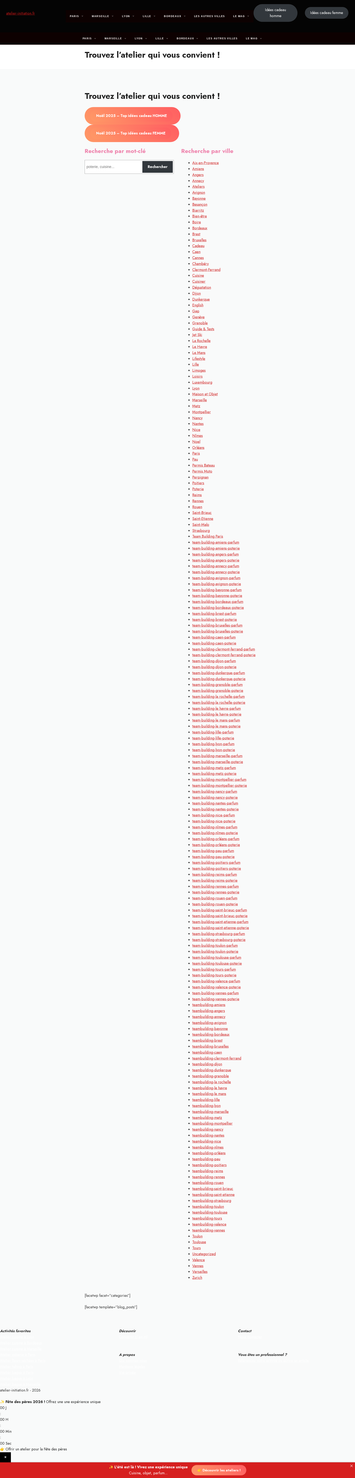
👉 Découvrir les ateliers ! (219, 1470)
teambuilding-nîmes (208, 1147)
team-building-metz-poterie (214, 773)
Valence (198, 1260)
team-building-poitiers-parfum (216, 862)
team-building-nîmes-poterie (215, 833)
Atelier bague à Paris (16, 1372)
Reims (197, 495)
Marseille (100, 16)
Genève (198, 317)
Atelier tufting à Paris (16, 1366)
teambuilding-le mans (209, 1093)
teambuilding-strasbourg (211, 1200)
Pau (195, 459)
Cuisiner (198, 281)
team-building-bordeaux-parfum (217, 601)
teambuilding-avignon (209, 1022)
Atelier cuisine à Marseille (20, 1349)
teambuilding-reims (207, 1171)
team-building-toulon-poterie (215, 951)
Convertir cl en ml (133, 1337)
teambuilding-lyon (206, 1105)
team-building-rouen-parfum (214, 898)
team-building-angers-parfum (215, 554)
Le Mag (239, 16)
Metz (196, 406)
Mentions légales (132, 1366)
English (197, 305)
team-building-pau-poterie (213, 856)
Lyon (126, 16)
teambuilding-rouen (208, 1182)
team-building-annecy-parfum (215, 566)
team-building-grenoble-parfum (217, 684)
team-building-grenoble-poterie (217, 690)
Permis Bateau (203, 465)
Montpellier (201, 412)
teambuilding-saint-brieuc (212, 1188)
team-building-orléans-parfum (215, 839)
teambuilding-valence (209, 1224)
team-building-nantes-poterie (215, 809)
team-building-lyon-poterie (213, 750)
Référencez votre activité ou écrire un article (273, 1360)
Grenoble (200, 323)
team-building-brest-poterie (214, 619)
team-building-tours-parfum (214, 969)
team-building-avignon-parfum (216, 578)
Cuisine (198, 275)
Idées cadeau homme (275, 13)
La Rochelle (201, 340)
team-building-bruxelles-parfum (217, 625)
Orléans (198, 447)
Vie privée (127, 1372)
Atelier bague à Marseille (20, 1384)
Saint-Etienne (202, 518)
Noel (196, 441)
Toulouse (199, 1242)
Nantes (198, 423)
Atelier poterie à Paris (17, 1354)
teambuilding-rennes (208, 1177)
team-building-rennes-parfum (215, 886)
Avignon (198, 192)
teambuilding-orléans (209, 1153)
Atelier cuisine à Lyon (17, 1337)
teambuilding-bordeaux (210, 1034)
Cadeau (198, 246)
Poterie (198, 489)
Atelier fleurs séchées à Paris (22, 1360)
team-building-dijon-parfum (214, 661)
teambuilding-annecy (208, 1016)
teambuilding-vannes (208, 1230)
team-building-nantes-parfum (215, 803)
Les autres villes (209, 16)
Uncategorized (204, 1254)
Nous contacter (250, 1337)
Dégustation (201, 287)
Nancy (197, 418)
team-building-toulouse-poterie (217, 963)
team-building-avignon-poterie (216, 584)
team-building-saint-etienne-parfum (220, 922)
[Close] (351, 1465)
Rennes (198, 501)
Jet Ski (197, 334)
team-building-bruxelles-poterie (217, 631)
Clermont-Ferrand (206, 269)
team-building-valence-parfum (216, 981)
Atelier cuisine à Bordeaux (21, 1343)
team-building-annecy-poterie (216, 572)
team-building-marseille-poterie (217, 762)
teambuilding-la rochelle (211, 1082)
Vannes (197, 1266)
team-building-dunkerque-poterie (219, 679)
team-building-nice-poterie (213, 821)
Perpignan (200, 477)
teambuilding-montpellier (212, 1123)
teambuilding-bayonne (210, 1028)
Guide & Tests (203, 329)
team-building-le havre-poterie (216, 714)
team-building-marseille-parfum (217, 756)
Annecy (198, 180)
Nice (196, 429)
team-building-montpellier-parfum (219, 779)
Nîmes (197, 435)
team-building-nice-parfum (213, 815)
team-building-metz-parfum (214, 768)
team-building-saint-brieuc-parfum (219, 910)
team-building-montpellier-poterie (219, 785)
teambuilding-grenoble (210, 1076)
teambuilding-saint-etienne (213, 1194)
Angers (198, 174)
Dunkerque (201, 299)
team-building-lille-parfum (213, 732)
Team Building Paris (207, 536)
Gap (195, 311)
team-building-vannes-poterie (215, 999)
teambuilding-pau (206, 1159)
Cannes (198, 257)
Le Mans (198, 352)
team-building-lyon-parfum (213, 744)
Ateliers (198, 186)
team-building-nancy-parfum (214, 791)
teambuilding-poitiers (209, 1165)
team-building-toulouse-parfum (216, 957)
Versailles (199, 1271)
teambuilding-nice (206, 1141)
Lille (147, 16)
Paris (74, 16)
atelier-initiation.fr (20, 13)
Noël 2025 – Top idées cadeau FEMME (131, 133)
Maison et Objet (205, 394)
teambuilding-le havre (209, 1088)
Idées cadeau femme (326, 12)
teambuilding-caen (207, 1052)
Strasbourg (201, 530)
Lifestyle (198, 358)
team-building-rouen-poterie (215, 904)
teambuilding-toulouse (209, 1212)
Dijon (196, 293)
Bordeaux (172, 16)
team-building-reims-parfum (214, 874)
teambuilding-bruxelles (210, 1046)
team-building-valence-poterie (216, 987)
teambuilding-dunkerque (211, 1070)
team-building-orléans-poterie (216, 845)
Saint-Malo (200, 524)
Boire (196, 222)
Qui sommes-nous (133, 1360)
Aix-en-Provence (205, 163)
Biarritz (198, 210)
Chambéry (200, 263)
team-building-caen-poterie (214, 643)
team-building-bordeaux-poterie (218, 607)
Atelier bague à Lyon (16, 1378)
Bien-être (199, 216)
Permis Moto (202, 471)
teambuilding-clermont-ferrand (216, 1058)
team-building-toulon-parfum (215, 945)
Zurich (197, 1277)
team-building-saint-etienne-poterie (220, 927)
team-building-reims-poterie (214, 880)
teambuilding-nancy (207, 1129)
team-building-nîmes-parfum (214, 827)
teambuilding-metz (207, 1117)
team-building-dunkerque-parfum (218, 673)
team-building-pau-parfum (213, 850)
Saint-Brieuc (202, 512)
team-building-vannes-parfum (215, 993)
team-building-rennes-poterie (215, 892)
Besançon (199, 204)
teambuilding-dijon (207, 1064)
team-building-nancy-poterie (215, 797)
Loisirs (197, 376)
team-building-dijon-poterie (214, 667)
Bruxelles (199, 240)
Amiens (198, 169)
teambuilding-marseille (210, 1111)
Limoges (199, 370)
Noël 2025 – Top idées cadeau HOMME (131, 115)
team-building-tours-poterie (214, 975)
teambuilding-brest (207, 1040)
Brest (196, 234)
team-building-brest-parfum (214, 613)
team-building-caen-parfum (214, 637)
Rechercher (157, 166)
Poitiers (198, 483)
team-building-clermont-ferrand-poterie (224, 655)
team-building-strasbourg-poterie (219, 939)
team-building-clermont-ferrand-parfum (223, 649)
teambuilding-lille (206, 1099)
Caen (196, 252)
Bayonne (199, 198)
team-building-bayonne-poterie (217, 595)
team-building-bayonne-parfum (217, 590)
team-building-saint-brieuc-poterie (220, 916)
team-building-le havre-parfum (216, 708)
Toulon (197, 1236)
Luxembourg (202, 382)
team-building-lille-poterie (213, 738)
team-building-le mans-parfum (216, 720)
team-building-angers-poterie (215, 560)
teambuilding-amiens (208, 1005)
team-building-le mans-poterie (216, 726)
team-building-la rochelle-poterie (218, 702)
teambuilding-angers (208, 1010)
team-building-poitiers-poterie (216, 868)
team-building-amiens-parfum (215, 542)
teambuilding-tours (207, 1218)
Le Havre (199, 346)
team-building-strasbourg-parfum (218, 933)
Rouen (197, 507)
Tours (196, 1248)
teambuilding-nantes (208, 1135)
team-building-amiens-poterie (216, 548)
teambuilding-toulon (208, 1206)
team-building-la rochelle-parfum (218, 696)
